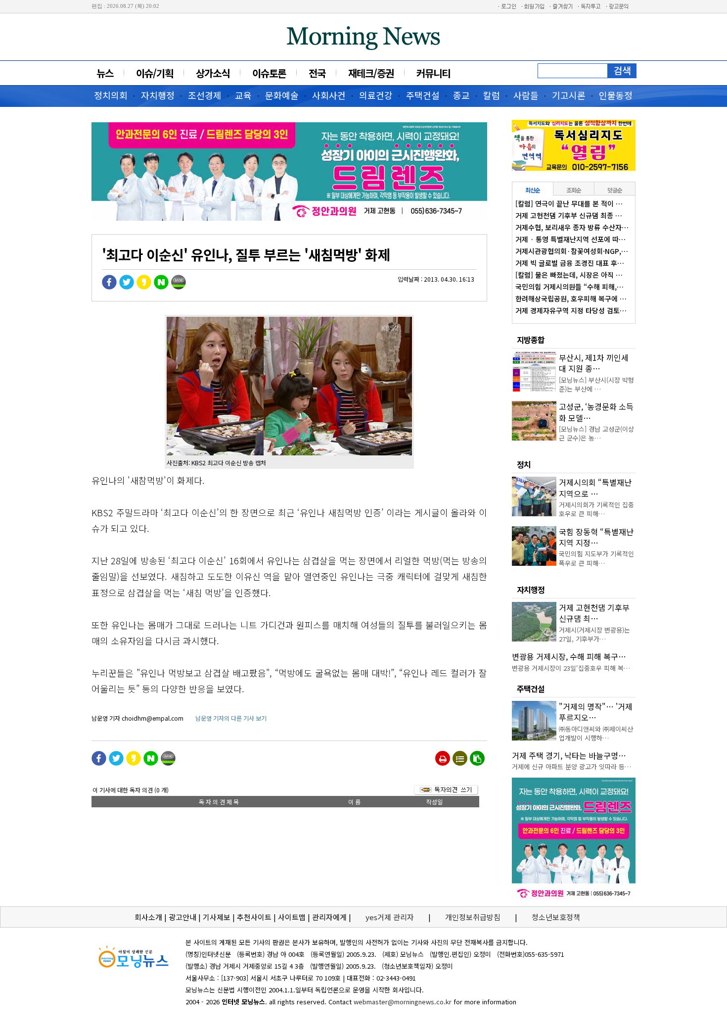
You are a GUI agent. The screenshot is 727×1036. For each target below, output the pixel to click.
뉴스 (104, 73)
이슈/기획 (154, 73)
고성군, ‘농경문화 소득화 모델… (596, 411)
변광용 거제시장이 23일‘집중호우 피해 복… (571, 668)
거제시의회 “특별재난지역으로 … (595, 487)
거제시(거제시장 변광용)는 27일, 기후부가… (594, 634)
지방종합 (531, 339)
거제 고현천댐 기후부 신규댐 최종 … (568, 215)
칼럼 (491, 95)
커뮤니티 (433, 73)
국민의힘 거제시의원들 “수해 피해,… (569, 287)
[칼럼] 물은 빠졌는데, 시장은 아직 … (569, 275)
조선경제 (205, 95)
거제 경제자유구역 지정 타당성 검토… (571, 310)
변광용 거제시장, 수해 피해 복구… (569, 656)
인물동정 (616, 95)
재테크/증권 (371, 73)
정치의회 (111, 95)
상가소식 (212, 73)
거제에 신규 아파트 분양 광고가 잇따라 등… (571, 766)
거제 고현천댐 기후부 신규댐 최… (594, 612)
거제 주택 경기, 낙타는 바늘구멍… (569, 755)
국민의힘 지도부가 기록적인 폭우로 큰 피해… (596, 558)
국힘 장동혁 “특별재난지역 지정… (596, 537)
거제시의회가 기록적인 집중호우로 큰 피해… (596, 509)
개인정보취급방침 (472, 917)
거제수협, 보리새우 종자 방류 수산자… (572, 227)
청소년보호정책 (556, 917)
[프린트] (443, 758)
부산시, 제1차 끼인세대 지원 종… (594, 362)
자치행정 (158, 95)
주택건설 (423, 95)
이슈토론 (269, 73)
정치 (524, 464)
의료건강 (376, 95)
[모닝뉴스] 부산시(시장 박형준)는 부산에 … (596, 384)
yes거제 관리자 (390, 917)
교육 (243, 95)
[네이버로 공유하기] (161, 287)
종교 (461, 95)
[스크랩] (477, 758)
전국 (317, 73)
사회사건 (329, 95)
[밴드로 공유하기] (178, 287)
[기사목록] (460, 758)
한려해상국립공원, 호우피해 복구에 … (571, 298)
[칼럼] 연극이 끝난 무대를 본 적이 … (569, 203)
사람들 (526, 95)
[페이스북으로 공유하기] (109, 287)
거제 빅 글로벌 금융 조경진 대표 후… (569, 263)
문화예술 (282, 95)
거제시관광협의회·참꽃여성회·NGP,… (571, 251)
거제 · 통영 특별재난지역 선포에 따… (570, 239)
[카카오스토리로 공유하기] (143, 287)
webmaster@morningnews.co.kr (403, 1001)
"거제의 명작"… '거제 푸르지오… (596, 711)
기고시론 (569, 95)
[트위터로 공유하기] (126, 287)
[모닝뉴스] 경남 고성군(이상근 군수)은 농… (596, 433)
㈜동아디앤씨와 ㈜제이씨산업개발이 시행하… (596, 733)
